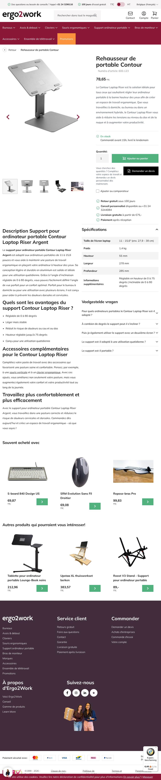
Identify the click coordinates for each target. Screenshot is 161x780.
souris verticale (18, 372)
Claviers (50, 27)
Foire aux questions (68, 632)
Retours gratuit (65, 627)
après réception (116, 219)
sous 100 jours (118, 201)
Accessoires (10, 38)
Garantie (62, 642)
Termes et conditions (117, 772)
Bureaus (7, 27)
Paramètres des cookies (143, 772)
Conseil (7, 701)
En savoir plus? (132, 776)
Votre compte (119, 642)
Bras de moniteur (145, 27)
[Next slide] (78, 117)
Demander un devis (143, 170)
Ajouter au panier (137, 158)
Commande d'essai (122, 637)
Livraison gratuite (67, 647)
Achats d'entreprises (123, 632)
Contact (61, 637)
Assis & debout (28, 27)
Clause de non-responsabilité (58, 772)
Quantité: (101, 151)
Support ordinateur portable (110, 27)
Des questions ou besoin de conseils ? (30, 4)
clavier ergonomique (49, 372)
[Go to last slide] (8, 117)
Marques (8, 658)
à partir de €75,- (121, 214)
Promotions (66, 38)
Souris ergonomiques (74, 27)
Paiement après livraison (71, 652)
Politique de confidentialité (90, 772)
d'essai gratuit (94, 4)
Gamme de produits (14, 706)
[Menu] (156, 748)
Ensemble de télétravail (38, 38)
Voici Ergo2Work (12, 696)
